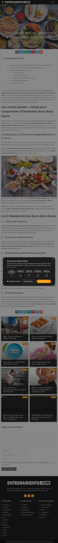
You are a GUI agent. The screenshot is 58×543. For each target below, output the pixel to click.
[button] (13, 281)
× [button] (52, 259)
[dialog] (29, 271)
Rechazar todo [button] (28, 281)
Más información (11, 267)
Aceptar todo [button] (44, 281)
